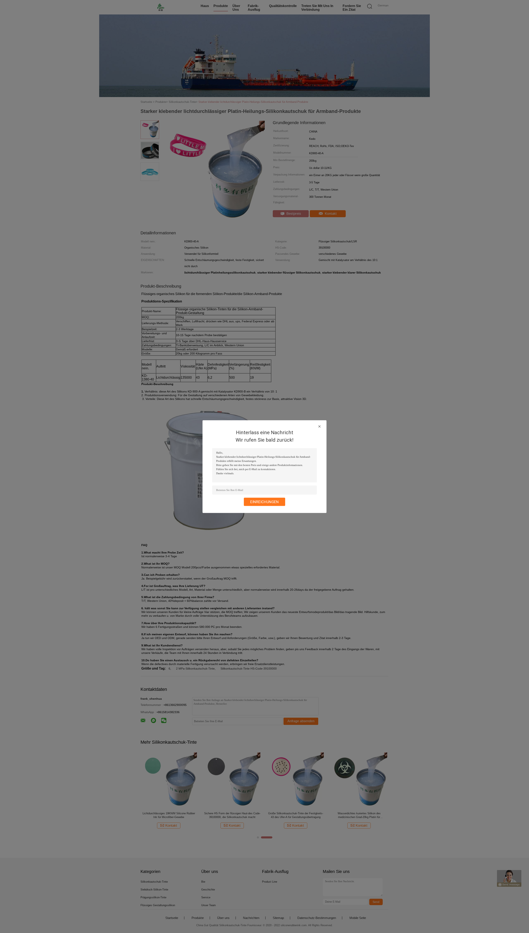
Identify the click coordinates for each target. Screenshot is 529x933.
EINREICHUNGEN (264, 501)
